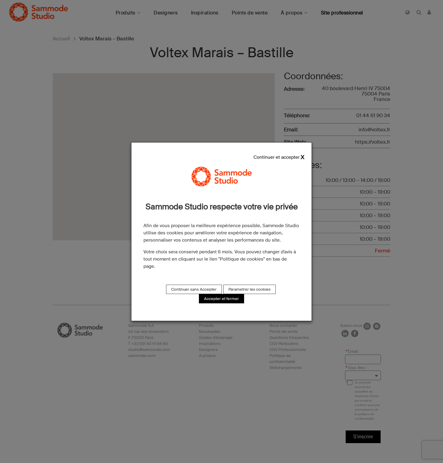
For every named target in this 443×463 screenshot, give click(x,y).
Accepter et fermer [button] (221, 298)
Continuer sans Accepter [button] (194, 289)
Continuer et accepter (276, 157)
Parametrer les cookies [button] (249, 289)
